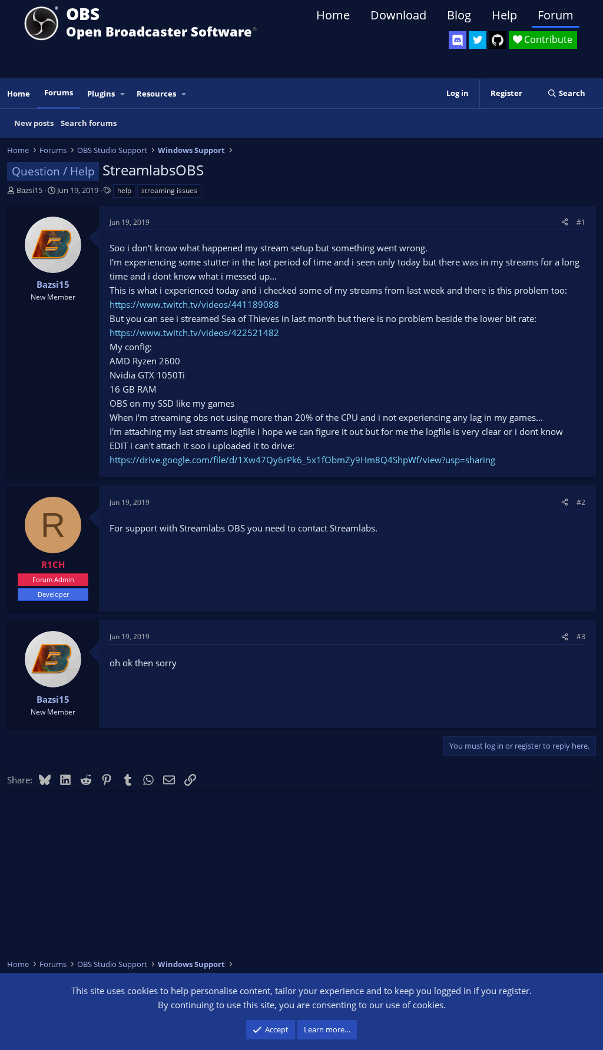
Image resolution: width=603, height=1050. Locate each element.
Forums (58, 92)
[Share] (564, 222)
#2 (581, 502)
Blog (459, 15)
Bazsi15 (29, 190)
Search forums (89, 123)
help (124, 190)
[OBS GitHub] (497, 40)
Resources (156, 93)
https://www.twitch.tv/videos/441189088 (194, 304)
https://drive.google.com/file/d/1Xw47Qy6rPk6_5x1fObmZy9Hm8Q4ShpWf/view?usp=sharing (302, 460)
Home (333, 15)
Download (398, 15)
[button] (123, 93)
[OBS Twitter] (477, 40)
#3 (581, 637)
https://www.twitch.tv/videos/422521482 (194, 332)
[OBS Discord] (457, 40)
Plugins (101, 93)
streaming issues (169, 190)
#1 (581, 222)
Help (504, 15)
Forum (556, 15)
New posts (34, 123)
